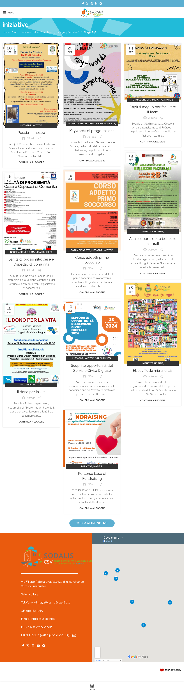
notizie (37, 125)
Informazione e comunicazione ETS (31, 252)
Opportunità (103, 358)
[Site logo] (92, 12)
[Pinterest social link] (91, 3)
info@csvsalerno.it (43, 619)
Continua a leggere (31, 162)
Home (6, 32)
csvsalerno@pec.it (40, 627)
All (15, 32)
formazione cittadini (81, 123)
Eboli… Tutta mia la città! (152, 370)
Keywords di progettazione (92, 131)
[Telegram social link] (100, 3)
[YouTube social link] (38, 645)
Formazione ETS (105, 123)
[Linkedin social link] (96, 3)
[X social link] (87, 3)
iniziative (25, 125)
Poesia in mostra (31, 132)
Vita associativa (30, 32)
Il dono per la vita (31, 392)
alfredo (31, 138)
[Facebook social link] (83, 3)
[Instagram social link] (33, 645)
